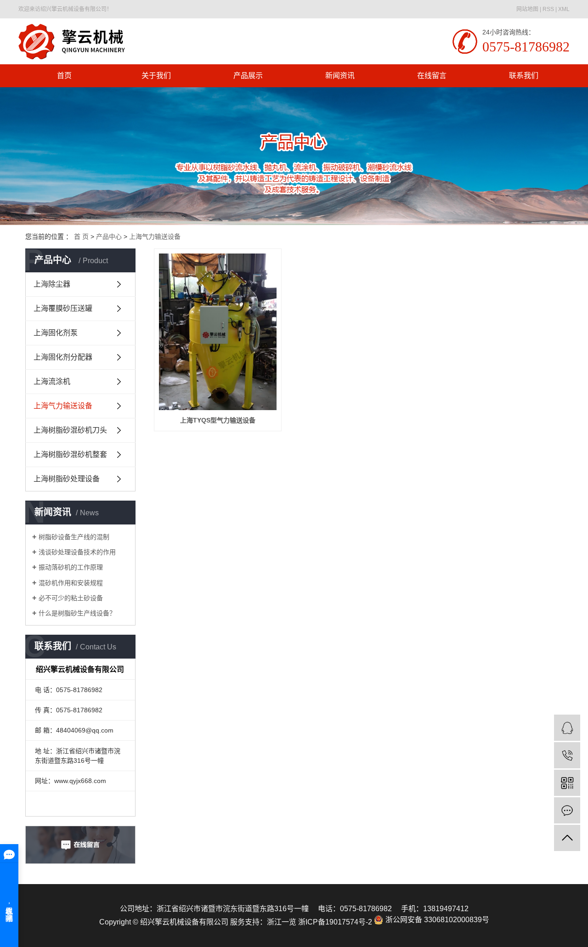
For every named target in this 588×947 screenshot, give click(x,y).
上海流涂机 (52, 381)
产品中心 (109, 236)
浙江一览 (281, 922)
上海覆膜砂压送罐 (63, 308)
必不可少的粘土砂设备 (71, 598)
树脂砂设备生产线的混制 (74, 537)
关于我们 (156, 75)
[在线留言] (567, 810)
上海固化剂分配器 (63, 357)
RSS (548, 9)
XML (564, 9)
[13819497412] (567, 755)
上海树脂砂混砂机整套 (70, 454)
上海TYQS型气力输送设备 (217, 420)
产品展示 (248, 75)
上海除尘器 (52, 284)
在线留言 (432, 75)
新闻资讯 (340, 75)
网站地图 (527, 9)
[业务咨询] (567, 728)
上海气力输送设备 (155, 236)
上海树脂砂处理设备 (67, 479)
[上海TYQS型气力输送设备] (218, 332)
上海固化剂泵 (56, 333)
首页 (64, 75)
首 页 (81, 236)
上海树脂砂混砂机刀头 (70, 430)
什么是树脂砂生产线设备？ (77, 613)
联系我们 (523, 75)
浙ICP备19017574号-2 (335, 922)
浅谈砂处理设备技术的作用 (77, 552)
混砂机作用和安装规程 (71, 582)
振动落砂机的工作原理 (71, 567)
